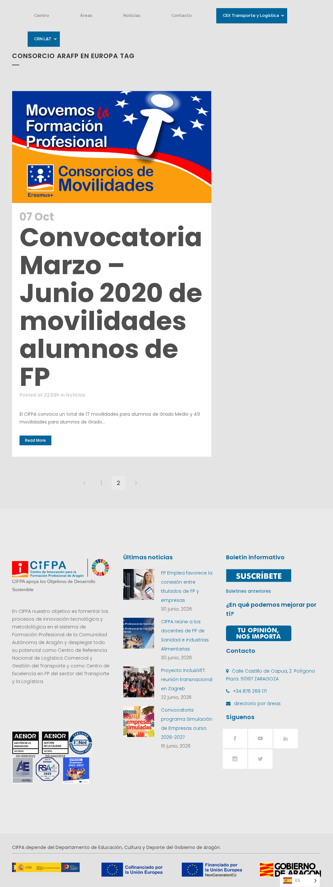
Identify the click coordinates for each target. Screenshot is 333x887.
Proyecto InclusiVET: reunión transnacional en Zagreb (186, 679)
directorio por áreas (257, 703)
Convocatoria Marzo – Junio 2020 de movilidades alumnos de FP (111, 307)
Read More (35, 440)
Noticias (75, 395)
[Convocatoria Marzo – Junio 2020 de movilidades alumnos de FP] (111, 147)
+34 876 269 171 (250, 691)
